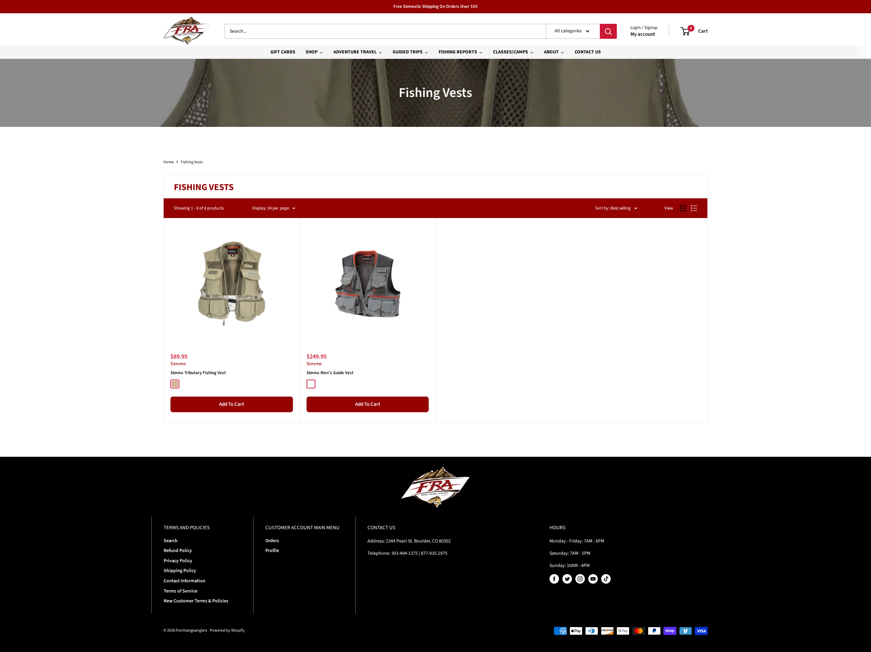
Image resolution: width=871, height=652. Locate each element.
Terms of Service (180, 591)
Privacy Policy (178, 560)
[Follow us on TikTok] (606, 579)
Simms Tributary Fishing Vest (198, 373)
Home (168, 162)
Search (171, 540)
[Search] (608, 31)
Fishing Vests (192, 162)
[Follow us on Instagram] (580, 579)
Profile (272, 550)
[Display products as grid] (683, 208)
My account (642, 34)
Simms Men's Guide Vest (330, 373)
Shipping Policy (180, 570)
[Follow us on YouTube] (593, 579)
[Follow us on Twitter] (567, 579)
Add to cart (231, 404)
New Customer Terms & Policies (196, 601)
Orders (272, 540)
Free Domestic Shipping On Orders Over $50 (435, 6)
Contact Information (185, 581)
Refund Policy (178, 550)
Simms (178, 363)
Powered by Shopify (227, 630)
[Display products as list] (694, 208)
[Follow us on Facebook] (554, 579)
